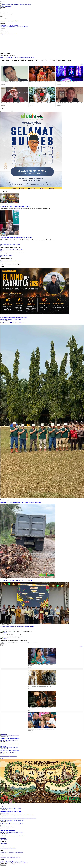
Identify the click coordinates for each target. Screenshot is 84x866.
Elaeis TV (26, 4)
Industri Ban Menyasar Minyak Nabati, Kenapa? (10, 738)
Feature (6, 4)
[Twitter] (2, 839)
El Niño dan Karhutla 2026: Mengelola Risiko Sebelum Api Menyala (13, 317)
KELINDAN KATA (4, 861)
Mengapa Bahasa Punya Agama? (6, 806)
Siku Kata (10, 861)
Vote (2, 632)
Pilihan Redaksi (10, 20)
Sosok (18, 4)
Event (29, 4)
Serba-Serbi (9, 857)
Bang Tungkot (19, 861)
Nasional (3, 4)
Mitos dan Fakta (11, 852)
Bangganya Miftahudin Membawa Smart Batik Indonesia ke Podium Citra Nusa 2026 (17, 626)
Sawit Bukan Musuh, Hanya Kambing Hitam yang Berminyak (12, 823)
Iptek (12, 25)
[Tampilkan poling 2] (2, 645)
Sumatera (21, 852)
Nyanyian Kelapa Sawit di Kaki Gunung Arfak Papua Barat (12, 253)
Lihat (6, 632)
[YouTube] (4, 839)
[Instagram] (1, 839)
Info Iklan (22, 26)
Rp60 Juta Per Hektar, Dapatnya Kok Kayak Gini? (10, 247)
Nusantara (9, 25)
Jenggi (23, 861)
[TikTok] (5, 839)
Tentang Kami (14, 26)
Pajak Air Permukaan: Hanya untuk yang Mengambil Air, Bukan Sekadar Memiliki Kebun (18, 818)
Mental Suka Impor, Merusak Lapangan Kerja (9, 750)
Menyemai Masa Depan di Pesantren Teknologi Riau (10, 264)
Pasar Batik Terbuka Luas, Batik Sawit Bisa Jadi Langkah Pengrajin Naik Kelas (16, 237)
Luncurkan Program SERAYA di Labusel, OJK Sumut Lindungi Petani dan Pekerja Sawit (35, 60)
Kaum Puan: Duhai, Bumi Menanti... (7, 830)
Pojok (15, 25)
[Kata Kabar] (3, 1)
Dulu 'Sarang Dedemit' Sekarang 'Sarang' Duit (9, 743)
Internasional (22, 4)
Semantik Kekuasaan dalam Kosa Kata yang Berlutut (10, 811)
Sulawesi (2, 848)
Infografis (5, 25)
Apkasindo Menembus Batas (6, 258)
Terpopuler (4, 6)
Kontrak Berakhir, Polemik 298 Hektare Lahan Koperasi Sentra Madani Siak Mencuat (17, 580)
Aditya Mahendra (3, 843)
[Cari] (12, 111)
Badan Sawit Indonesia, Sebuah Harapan (8, 756)
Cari (1, 16)
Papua (5, 848)
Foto (7, 6)
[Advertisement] (42, 43)
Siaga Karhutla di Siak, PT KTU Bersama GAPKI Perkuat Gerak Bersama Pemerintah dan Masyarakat (20, 502)
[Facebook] (0, 839)
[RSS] (6, 839)
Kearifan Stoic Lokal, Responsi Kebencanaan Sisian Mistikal (12, 835)
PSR (16, 4)
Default (15, 852)
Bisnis (12, 4)
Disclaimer (26, 26)
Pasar (14, 4)
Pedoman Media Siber (4, 26)
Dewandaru (14, 861)
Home (1, 20)
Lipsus (9, 4)
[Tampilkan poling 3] (3, 645)
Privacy (18, 26)
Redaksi (10, 26)
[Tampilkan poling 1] (0, 645)
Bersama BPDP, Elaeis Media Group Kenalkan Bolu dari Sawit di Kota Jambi (15, 206)
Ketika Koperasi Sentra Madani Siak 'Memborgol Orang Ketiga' (12, 322)
